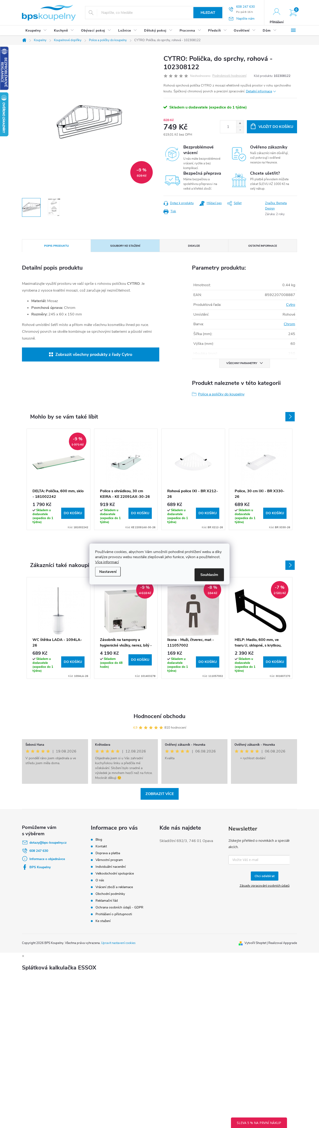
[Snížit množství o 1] (240, 130)
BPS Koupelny (40, 867)
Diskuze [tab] (194, 246)
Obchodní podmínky (110, 894)
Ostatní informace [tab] (262, 246)
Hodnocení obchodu (159, 716)
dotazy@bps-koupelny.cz (48, 842)
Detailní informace (259, 91)
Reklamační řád (107, 900)
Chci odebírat (265, 876)
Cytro (290, 304)
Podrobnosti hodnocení (229, 76)
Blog (99, 839)
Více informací (107, 562)
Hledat (208, 12)
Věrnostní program (109, 860)
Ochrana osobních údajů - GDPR (119, 907)
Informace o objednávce (47, 859)
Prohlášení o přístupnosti (114, 914)
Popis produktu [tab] (56, 246)
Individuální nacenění (111, 866)
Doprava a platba (108, 853)
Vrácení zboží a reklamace (114, 887)
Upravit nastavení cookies (118, 943)
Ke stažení (103, 921)
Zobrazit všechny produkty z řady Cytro (93, 354)
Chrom (289, 324)
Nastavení (108, 571)
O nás (100, 880)
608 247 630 (38, 851)
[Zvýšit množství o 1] (240, 123)
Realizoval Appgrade (282, 943)
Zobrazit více (159, 793)
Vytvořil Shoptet (255, 943)
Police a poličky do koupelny (221, 394)
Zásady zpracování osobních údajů (265, 885)
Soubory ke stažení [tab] (125, 246)
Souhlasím (209, 574)
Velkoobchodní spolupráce (115, 873)
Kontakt (101, 846)
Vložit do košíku (276, 126)
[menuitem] (36, 30)
